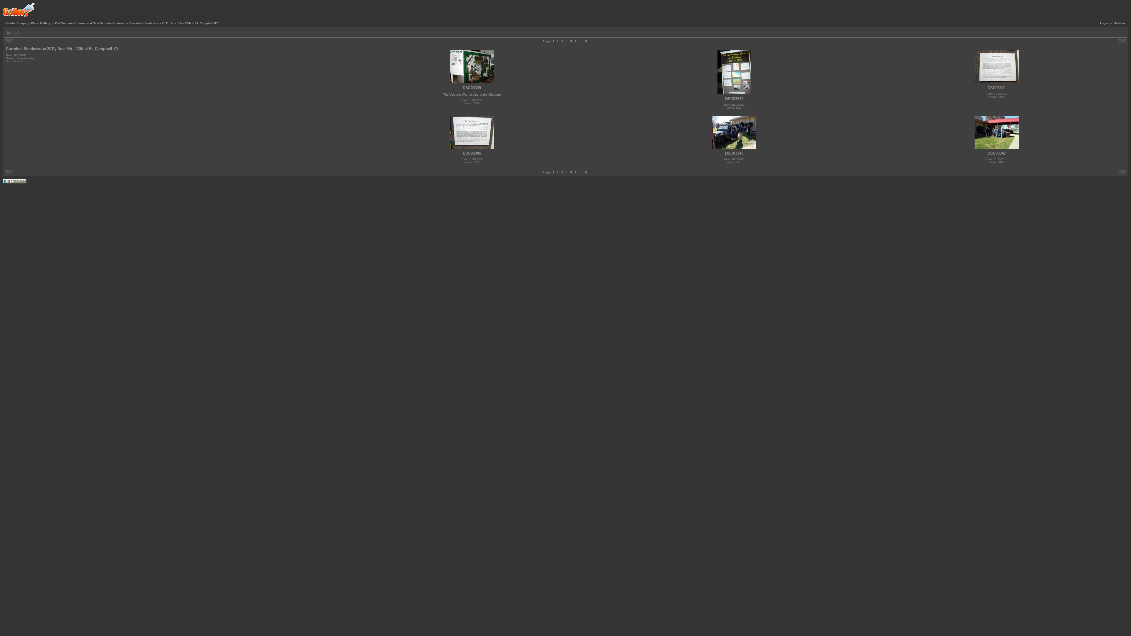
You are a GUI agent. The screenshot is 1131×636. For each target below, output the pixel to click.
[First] (6, 41)
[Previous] (11, 41)
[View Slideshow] (16, 33)
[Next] (1120, 41)
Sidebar (1119, 23)
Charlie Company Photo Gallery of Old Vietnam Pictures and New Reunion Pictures (65, 23)
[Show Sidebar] (9, 33)
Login (1104, 23)
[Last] (1124, 41)
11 (586, 41)
